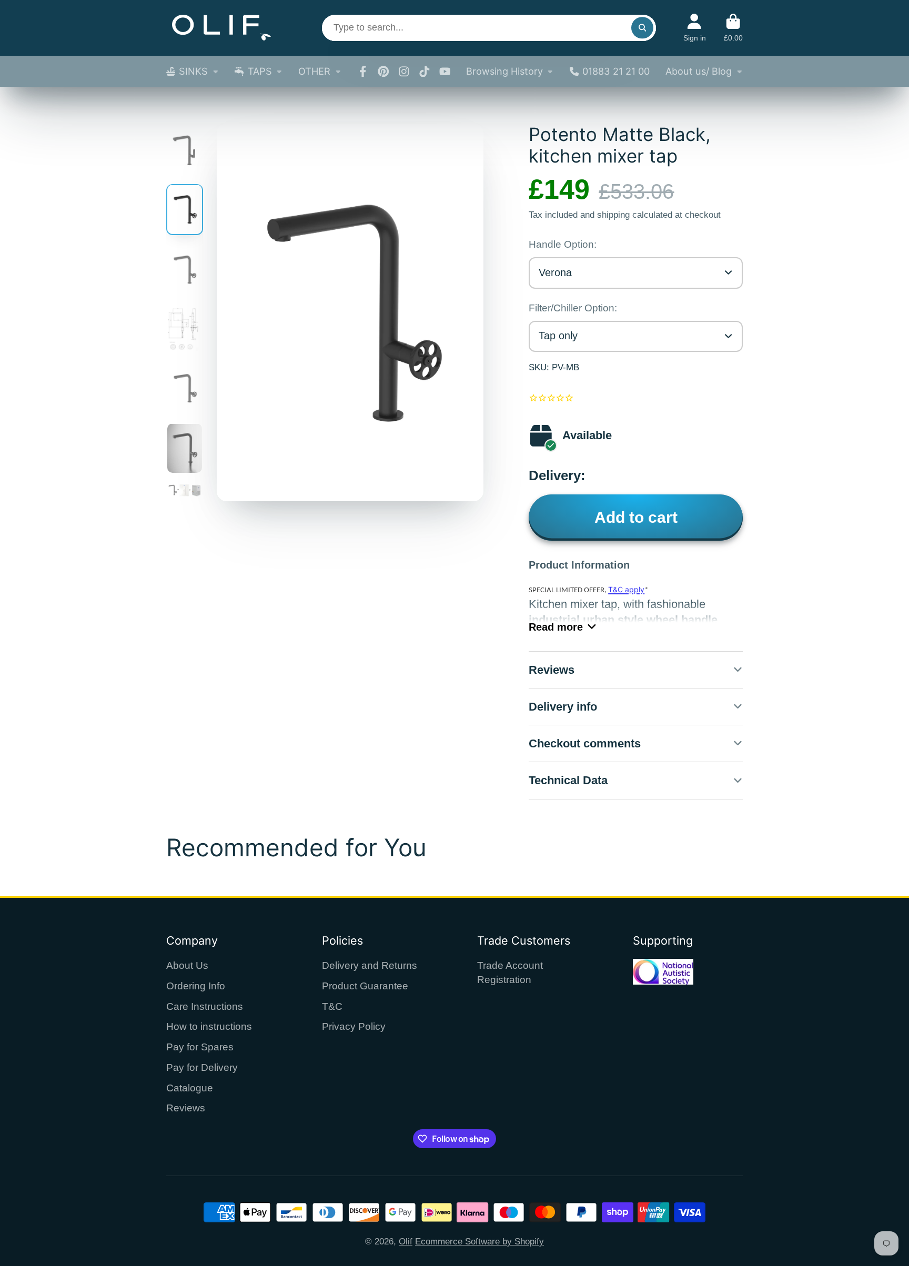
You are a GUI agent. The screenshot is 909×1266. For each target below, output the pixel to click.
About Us (187, 965)
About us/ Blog (698, 71)
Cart (733, 28)
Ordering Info (195, 985)
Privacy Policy (354, 1026)
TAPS (260, 71)
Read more (556, 627)
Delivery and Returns (369, 965)
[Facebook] (363, 71)
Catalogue (189, 1087)
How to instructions (209, 1026)
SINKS (193, 71)
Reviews (185, 1107)
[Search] (642, 27)
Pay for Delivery (202, 1067)
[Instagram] (404, 71)
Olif (405, 1241)
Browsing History (504, 71)
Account (694, 28)
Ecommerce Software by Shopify (479, 1241)
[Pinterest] (383, 71)
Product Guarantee (365, 985)
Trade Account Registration (510, 972)
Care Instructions (204, 1006)
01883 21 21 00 (616, 71)
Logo (221, 28)
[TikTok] (424, 71)
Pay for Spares (200, 1046)
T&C (332, 1006)
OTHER (314, 71)
